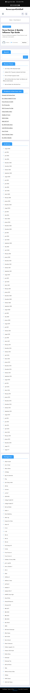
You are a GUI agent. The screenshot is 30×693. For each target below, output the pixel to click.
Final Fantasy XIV (8, 545)
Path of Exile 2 (8, 640)
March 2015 (7, 358)
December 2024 (8, 204)
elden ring (7, 517)
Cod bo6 (7, 489)
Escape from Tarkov (9, 521)
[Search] (22, 14)
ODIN (6, 626)
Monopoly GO (8, 605)
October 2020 (8, 302)
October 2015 (8, 351)
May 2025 (7, 187)
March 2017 (7, 341)
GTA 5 (6, 570)
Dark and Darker (8, 507)
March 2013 (7, 432)
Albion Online (7, 468)
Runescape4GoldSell (14, 9)
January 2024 (7, 222)
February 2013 (8, 435)
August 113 (7, 446)
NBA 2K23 (7, 619)
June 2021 (7, 278)
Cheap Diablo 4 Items (7, 111)
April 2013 (7, 429)
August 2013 (7, 414)
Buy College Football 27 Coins (9, 98)
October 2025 (8, 169)
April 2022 (7, 250)
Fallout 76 (7, 524)
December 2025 (8, 162)
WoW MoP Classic (9, 682)
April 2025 (7, 190)
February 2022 (8, 253)
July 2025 (7, 180)
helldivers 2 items (8, 580)
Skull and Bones (8, 664)
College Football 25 (9, 500)
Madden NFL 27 (8, 591)
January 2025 (7, 201)
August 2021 (7, 274)
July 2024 (7, 211)
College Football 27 (9, 503)
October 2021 (8, 267)
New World (7, 622)
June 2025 (7, 183)
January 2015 (7, 362)
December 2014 (8, 365)
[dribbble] (15, 5)
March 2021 (7, 285)
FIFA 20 (6, 542)
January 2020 (7, 320)
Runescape (7, 657)
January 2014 (7, 397)
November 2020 (8, 299)
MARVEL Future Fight (9, 594)
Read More (24, 42)
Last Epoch (7, 584)
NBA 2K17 (7, 608)
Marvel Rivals (7, 598)
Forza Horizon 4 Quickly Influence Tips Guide (12, 31)
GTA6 (6, 573)
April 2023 (7, 239)
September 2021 (8, 271)
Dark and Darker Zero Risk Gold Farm (12, 84)
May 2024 (7, 215)
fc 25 (6, 531)
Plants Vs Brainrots (8, 643)
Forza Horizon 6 (8, 556)
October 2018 (8, 330)
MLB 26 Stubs (5, 118)
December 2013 (8, 400)
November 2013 (8, 404)
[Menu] (3, 14)
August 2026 (7, 148)
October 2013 (8, 407)
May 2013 (7, 425)
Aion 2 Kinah (5, 131)
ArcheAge (7, 472)
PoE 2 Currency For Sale (7, 108)
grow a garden (8, 563)
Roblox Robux (8, 654)
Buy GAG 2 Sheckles (6, 138)
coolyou (7, 42)
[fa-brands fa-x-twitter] (13, 5)
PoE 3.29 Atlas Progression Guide (12, 75)
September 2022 (8, 243)
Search (6, 52)
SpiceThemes (15, 690)
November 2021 (8, 264)
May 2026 (7, 159)
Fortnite (6, 549)
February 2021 (8, 288)
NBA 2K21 (7, 615)
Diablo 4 (6, 510)
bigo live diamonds (9, 475)
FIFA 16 (6, 538)
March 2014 (7, 390)
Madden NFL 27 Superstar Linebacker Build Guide (15, 72)
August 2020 (7, 309)
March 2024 (7, 218)
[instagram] (17, 5)
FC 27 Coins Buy (6, 105)
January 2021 (7, 292)
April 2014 (7, 386)
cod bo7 (6, 493)
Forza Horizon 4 (7, 26)
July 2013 (7, 418)
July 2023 (7, 232)
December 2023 (8, 225)
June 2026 (7, 155)
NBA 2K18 (7, 612)
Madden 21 (7, 587)
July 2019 (7, 327)
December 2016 (8, 348)
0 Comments (15, 42)
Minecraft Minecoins (9, 601)
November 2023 (8, 229)
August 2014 (7, 379)
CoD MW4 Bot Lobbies (7, 128)
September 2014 (8, 376)
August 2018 (7, 334)
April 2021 (7, 281)
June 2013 (7, 421)
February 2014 (8, 393)
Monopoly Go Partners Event (8, 95)
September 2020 (8, 306)
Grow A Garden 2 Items (7, 134)
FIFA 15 (6, 535)
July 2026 (7, 152)
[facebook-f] (11, 5)
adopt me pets (8, 461)
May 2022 (7, 246)
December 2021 (8, 260)
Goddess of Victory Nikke (10, 559)
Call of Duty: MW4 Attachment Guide (12, 68)
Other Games (7, 633)
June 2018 (7, 337)
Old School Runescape (9, 629)
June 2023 (7, 236)
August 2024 (7, 208)
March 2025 (7, 194)
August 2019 (7, 323)
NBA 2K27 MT (5, 121)
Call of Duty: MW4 (9, 482)
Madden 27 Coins (6, 115)
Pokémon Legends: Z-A (9, 647)
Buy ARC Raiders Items (7, 124)
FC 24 (6, 528)
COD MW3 (7, 496)
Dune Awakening (8, 514)
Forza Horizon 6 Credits (7, 101)
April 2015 (7, 355)
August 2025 (7, 176)
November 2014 (8, 369)
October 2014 (8, 372)
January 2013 (7, 439)
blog (6, 479)
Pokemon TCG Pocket (9, 650)
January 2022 (7, 257)
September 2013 (8, 411)
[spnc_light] (26, 13)
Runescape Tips (8, 661)
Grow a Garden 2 (8, 566)
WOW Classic (8, 678)
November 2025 (8, 166)
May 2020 (7, 316)
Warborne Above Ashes (10, 671)
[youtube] (19, 5)
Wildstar (6, 675)
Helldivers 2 (7, 577)
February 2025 (8, 197)
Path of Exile (7, 636)
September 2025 (8, 173)
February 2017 (8, 344)
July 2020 (7, 313)
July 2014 (7, 383)
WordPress (16, 689)
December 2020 (8, 295)
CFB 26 (6, 486)
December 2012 (8, 442)
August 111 (7, 449)
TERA (6, 668)
